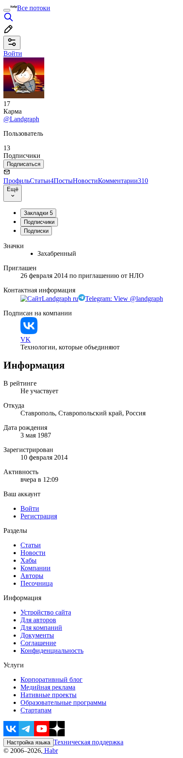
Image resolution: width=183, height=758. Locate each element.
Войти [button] (12, 53)
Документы (37, 635)
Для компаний (41, 627)
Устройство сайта (45, 612)
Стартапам (35, 710)
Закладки (38, 213)
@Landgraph (21, 119)
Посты (63, 180)
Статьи (42, 180)
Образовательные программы (63, 702)
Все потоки (33, 7)
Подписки (36, 231)
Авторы (31, 575)
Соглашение (38, 642)
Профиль (16, 180)
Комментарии (123, 180)
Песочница (36, 583)
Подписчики (39, 222)
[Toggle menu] (6, 10)
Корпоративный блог (51, 679)
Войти (29, 508)
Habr (50, 750)
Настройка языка (28, 742)
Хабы (28, 560)
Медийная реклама (47, 687)
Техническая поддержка (88, 742)
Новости (85, 180)
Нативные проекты (48, 694)
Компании (35, 568)
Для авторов (38, 620)
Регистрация (38, 516)
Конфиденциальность (51, 650)
